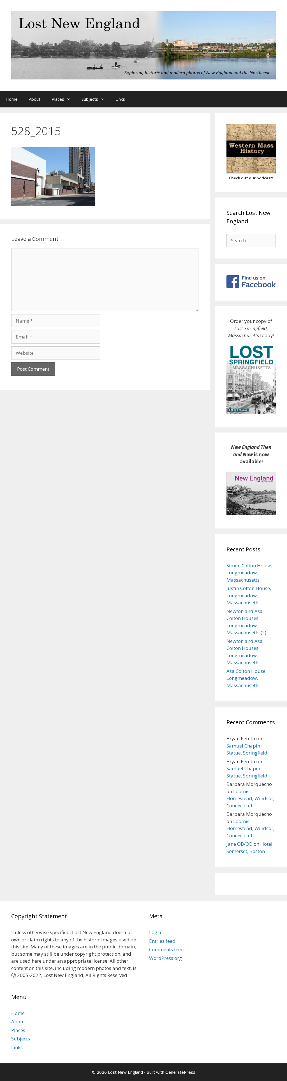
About (34, 99)
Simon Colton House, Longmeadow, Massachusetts (249, 572)
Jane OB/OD (239, 844)
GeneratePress (180, 1072)
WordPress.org (165, 958)
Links (120, 99)
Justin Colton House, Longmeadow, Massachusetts (248, 595)
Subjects (90, 99)
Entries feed (162, 941)
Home (12, 99)
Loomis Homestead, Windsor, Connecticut (250, 798)
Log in (156, 932)
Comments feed (166, 949)
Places (58, 99)
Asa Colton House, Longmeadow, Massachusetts (246, 678)
